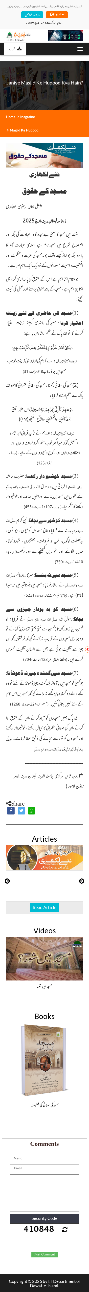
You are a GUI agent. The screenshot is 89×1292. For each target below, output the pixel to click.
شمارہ (11, 48)
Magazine (27, 117)
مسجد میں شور (44, 986)
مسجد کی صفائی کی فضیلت (44, 1104)
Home (10, 117)
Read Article (44, 907)
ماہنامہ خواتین (32, 14)
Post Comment (44, 1254)
